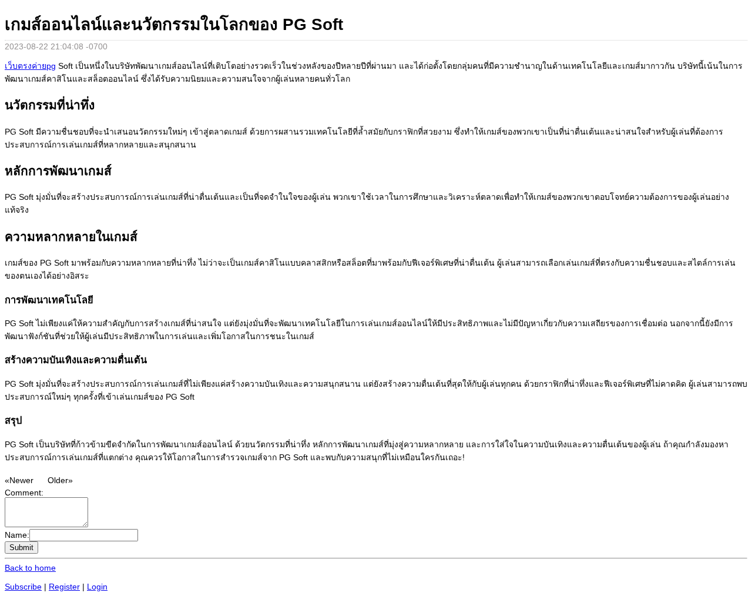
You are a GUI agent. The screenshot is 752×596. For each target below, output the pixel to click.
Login (97, 586)
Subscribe (23, 586)
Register (64, 586)
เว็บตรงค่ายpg (30, 66)
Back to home (30, 567)
